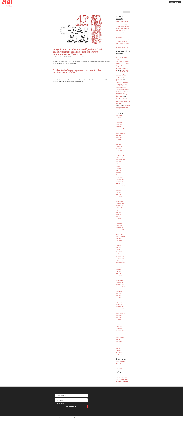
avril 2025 (118, 144)
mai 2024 (118, 168)
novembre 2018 (120, 308)
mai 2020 (118, 271)
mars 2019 (118, 300)
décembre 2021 (120, 229)
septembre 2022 (120, 210)
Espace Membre (175, 2)
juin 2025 (118, 139)
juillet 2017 (119, 341)
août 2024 (118, 161)
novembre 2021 (120, 232)
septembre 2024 (120, 159)
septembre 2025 (120, 133)
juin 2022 (118, 216)
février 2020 (119, 278)
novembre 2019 (120, 284)
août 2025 (118, 135)
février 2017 (119, 352)
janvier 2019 (119, 304)
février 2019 (119, 302)
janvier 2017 (119, 355)
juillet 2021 (119, 240)
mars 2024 (119, 172)
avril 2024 (118, 170)
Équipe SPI (58, 56)
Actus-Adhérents (73, 56)
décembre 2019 (120, 282)
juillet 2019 (119, 291)
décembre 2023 (120, 179)
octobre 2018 (119, 311)
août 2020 (118, 265)
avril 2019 (118, 297)
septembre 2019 (120, 286)
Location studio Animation (123, 47)
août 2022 (118, 212)
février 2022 (119, 225)
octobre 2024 (119, 157)
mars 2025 (119, 146)
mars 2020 (119, 276)
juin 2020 (118, 269)
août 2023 (118, 188)
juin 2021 (118, 243)
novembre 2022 (120, 205)
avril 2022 (118, 221)
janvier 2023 (119, 201)
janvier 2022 (119, 227)
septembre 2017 (120, 337)
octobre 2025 (119, 131)
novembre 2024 (120, 155)
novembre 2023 (120, 181)
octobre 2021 (119, 234)
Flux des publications (121, 377)
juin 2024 (118, 166)
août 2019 (118, 289)
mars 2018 (118, 324)
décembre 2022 (120, 203)
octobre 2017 (119, 335)
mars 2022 (119, 223)
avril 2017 (118, 348)
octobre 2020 (119, 260)
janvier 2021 (119, 254)
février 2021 (119, 251)
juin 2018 (118, 317)
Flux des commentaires (122, 379)
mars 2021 (118, 249)
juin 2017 (118, 344)
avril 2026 (118, 120)
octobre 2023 (119, 183)
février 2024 (119, 175)
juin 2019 (118, 293)
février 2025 (119, 148)
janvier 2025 (119, 150)
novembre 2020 (120, 258)
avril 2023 (118, 194)
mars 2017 (118, 350)
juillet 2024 (119, 164)
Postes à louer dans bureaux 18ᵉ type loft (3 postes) (122, 32)
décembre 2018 (120, 306)
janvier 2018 (119, 328)
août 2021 (118, 238)
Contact (165, 2)
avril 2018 (118, 322)
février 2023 (119, 199)
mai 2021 (118, 245)
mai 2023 (118, 192)
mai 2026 (118, 117)
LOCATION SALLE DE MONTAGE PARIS (122, 57)
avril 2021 (118, 247)
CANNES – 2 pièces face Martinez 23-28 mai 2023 (123, 107)
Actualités (127, 2)
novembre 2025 (120, 128)
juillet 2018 (119, 315)
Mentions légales (57, 417)
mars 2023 (119, 197)
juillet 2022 (119, 214)
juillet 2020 (119, 267)
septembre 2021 (120, 236)
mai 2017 (118, 346)
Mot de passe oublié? (59, 403)
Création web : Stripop (69, 417)
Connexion (119, 375)
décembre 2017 (120, 330)
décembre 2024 (120, 153)
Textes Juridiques (137, 2)
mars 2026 (119, 122)
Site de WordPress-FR (122, 381)
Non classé (119, 368)
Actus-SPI (81, 56)
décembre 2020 (120, 256)
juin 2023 (118, 190)
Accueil (111, 3)
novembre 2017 (120, 333)
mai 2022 (118, 218)
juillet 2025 (119, 137)
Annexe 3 (146, 2)
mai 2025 (118, 142)
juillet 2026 (119, 115)
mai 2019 (118, 295)
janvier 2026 (119, 126)
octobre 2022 (119, 207)
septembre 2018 (120, 313)
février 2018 (119, 326)
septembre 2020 (120, 262)
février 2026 (119, 124)
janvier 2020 (119, 280)
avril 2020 (118, 273)
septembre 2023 (120, 186)
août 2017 (118, 339)
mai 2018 (118, 319)
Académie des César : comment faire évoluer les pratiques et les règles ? (77, 71)
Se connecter (71, 406)
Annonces (118, 366)
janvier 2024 (119, 177)
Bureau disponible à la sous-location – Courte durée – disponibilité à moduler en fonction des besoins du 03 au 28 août (122, 25)
